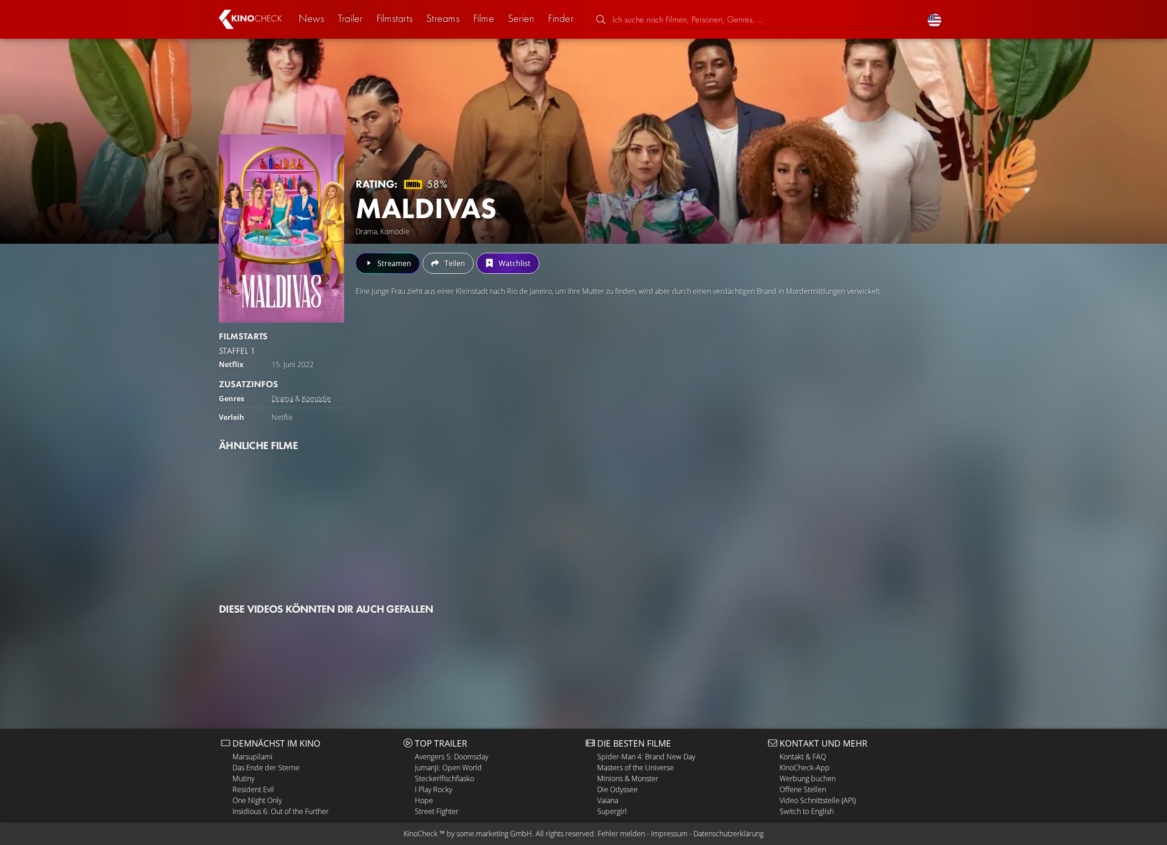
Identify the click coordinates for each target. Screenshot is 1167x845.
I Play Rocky (433, 789)
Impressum (669, 834)
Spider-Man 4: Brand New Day (646, 756)
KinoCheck (420, 834)
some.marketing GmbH (494, 834)
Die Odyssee (617, 789)
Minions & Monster (627, 778)
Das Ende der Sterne (265, 767)
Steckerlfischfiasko (444, 778)
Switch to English (807, 811)
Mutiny (243, 778)
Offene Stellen (803, 789)
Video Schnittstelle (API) (818, 800)
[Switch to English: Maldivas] (934, 19)
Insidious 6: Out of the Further (280, 811)
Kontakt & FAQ (803, 756)
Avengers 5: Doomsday (451, 756)
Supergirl (612, 811)
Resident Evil (253, 789)
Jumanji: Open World (448, 767)
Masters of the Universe (635, 767)
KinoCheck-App (805, 767)
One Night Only (257, 800)
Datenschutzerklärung (728, 834)
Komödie (316, 399)
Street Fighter (437, 811)
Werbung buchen (808, 778)
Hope (424, 800)
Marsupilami (252, 756)
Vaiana (607, 800)
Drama (282, 399)
